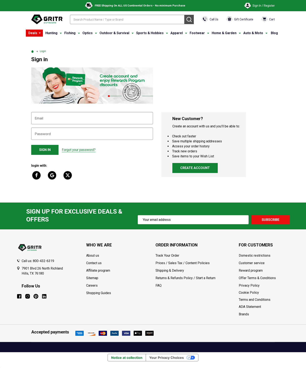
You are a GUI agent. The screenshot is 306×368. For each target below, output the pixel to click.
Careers (92, 285)
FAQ (158, 285)
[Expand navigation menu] (61, 33)
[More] (40, 33)
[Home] (33, 51)
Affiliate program (98, 270)
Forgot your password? (79, 150)
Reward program (251, 270)
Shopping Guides (98, 293)
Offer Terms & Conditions (257, 278)
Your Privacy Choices (166, 358)
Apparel (176, 33)
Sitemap (92, 278)
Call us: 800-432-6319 (38, 261)
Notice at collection (126, 358)
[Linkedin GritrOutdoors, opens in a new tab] (44, 296)
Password (43, 134)
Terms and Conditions (264, 299)
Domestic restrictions (254, 255)
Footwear (197, 33)
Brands (244, 314)
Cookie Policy (264, 292)
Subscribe (270, 220)
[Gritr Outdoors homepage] (46, 19)
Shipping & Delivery (169, 270)
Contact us (94, 263)
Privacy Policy (264, 285)
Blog (274, 33)
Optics (87, 33)
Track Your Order (167, 255)
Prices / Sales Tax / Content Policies (182, 263)
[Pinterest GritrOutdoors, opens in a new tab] (36, 296)
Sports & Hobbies (150, 33)
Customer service (252, 263)
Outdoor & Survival (114, 33)
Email (39, 118)
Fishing (70, 33)
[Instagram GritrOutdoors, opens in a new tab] (27, 296)
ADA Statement (250, 307)
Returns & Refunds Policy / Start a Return (185, 278)
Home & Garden (224, 33)
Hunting (51, 33)
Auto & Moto (253, 33)
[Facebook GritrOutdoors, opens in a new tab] (19, 296)
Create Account (195, 168)
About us (92, 255)
